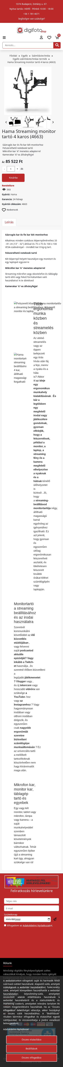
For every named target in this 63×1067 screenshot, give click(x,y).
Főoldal (13, 55)
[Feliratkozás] (54, 919)
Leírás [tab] (9, 222)
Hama (14, 194)
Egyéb (24, 55)
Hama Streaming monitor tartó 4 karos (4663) (31, 62)
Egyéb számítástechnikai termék (30, 58)
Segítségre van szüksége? (31, 18)
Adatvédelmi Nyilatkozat (36, 925)
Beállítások (31, 1048)
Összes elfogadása (31, 1057)
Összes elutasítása (31, 1039)
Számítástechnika (41, 55)
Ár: (3, 162)
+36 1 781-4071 (31, 13)
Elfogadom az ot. (30, 925)
